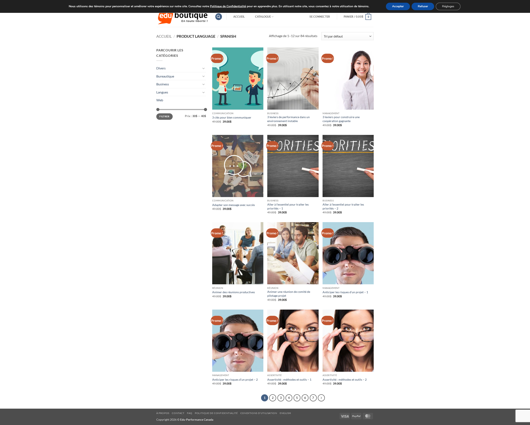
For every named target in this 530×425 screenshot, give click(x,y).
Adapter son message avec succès (233, 205)
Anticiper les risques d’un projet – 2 (235, 379)
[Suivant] (321, 397)
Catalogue (263, 16)
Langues (162, 92)
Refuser (423, 6)
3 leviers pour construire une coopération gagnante (341, 119)
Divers (161, 68)
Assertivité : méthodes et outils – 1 (289, 379)
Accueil (239, 16)
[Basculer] (203, 68)
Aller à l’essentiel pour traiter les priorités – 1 (288, 206)
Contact (178, 413)
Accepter (398, 6)
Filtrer (164, 116)
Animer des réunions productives (233, 292)
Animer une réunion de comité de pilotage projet (288, 293)
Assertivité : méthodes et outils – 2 (345, 379)
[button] (218, 16)
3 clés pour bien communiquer (231, 117)
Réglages (448, 6)
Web (159, 100)
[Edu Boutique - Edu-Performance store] (182, 16)
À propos (162, 413)
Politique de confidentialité (216, 413)
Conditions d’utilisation (258, 413)
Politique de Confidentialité (228, 6)
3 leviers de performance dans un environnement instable (288, 119)
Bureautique (165, 76)
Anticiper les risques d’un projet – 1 (345, 292)
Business (162, 84)
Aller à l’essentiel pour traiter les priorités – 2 (343, 206)
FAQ (189, 413)
